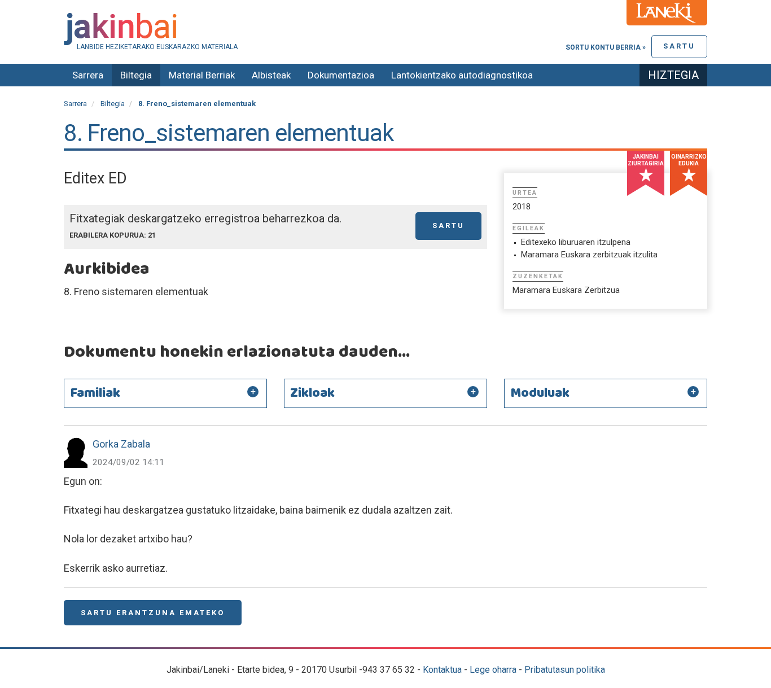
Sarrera (87, 75)
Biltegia (136, 75)
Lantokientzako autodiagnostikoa (462, 75)
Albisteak (271, 75)
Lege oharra (493, 669)
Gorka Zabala (121, 444)
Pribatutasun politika (564, 669)
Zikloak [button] (312, 393)
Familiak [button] (95, 393)
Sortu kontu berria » (606, 47)
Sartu (679, 46)
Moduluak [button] (540, 393)
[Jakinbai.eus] (385, 29)
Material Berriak (202, 75)
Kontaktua (442, 669)
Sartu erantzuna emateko (153, 612)
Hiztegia (673, 75)
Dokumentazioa (341, 75)
